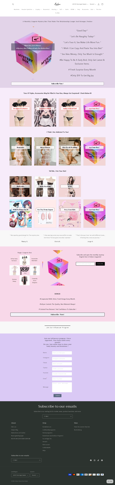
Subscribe (100, 264)
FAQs (44, 450)
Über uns (13, 427)
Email (45, 378)
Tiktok (45, 362)
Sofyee (16, 481)
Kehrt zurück (46, 444)
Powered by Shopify (23, 481)
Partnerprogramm (47, 432)
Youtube (45, 373)
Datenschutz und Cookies (18, 432)
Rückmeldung (78, 430)
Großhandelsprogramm (49, 430)
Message (45, 387)
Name (45, 352)
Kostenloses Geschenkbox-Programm (53, 435)
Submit (58, 395)
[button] (13, 4)
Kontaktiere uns (47, 427)
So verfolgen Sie (47, 438)
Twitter (45, 367)
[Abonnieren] (71, 416)
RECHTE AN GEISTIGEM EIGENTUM (20, 438)
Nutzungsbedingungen (17, 435)
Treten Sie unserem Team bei (82, 427)
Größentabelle (46, 447)
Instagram (46, 357)
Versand (45, 441)
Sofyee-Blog (14, 430)
